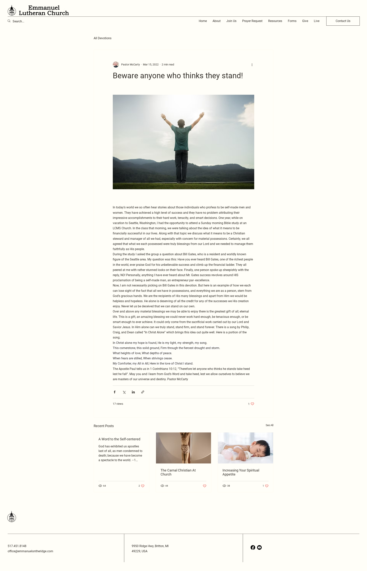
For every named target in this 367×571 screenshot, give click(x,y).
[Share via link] (143, 392)
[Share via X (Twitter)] (124, 392)
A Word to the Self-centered (119, 439)
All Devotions (102, 38)
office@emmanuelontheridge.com (30, 551)
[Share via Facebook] (114, 392)
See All (269, 425)
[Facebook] (253, 547)
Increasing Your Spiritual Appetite (240, 472)
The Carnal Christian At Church (178, 472)
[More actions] (252, 64)
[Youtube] (259, 547)
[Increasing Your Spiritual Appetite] (245, 447)
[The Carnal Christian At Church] (183, 447)
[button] (275, 21)
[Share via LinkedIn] (133, 392)
